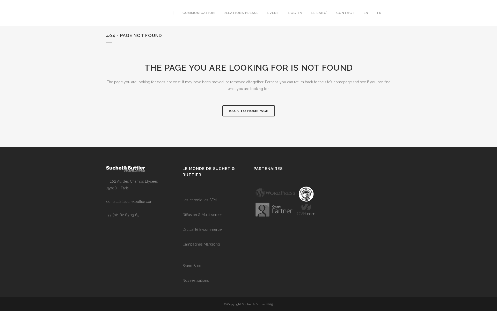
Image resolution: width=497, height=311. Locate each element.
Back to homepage (248, 111)
